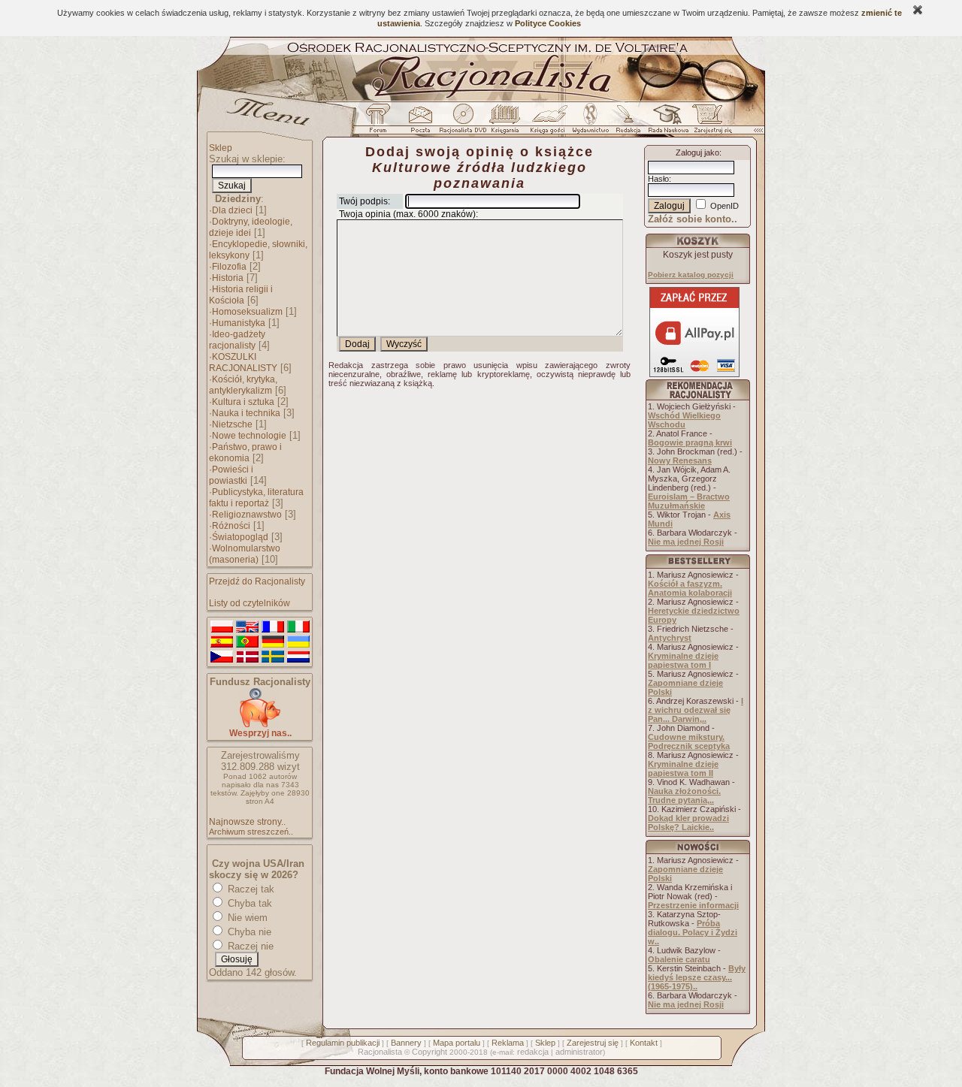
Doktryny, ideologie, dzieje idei (250, 227)
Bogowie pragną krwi (690, 442)
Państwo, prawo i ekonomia (245, 452)
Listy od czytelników (249, 603)
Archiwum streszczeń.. (251, 831)
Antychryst (669, 637)
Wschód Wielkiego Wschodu (684, 420)
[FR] (273, 627)
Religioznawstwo (247, 514)
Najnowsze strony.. (247, 822)
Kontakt (644, 1042)
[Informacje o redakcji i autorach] (626, 122)
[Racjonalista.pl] (481, 99)
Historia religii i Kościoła (241, 295)
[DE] (273, 642)
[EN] (247, 627)
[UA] (298, 642)
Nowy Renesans (680, 460)
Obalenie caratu (679, 959)
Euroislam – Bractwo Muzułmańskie (689, 501)
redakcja (533, 1051)
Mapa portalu (456, 1042)
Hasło (658, 178)
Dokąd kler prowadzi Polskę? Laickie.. (688, 823)
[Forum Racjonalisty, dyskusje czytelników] (381, 122)
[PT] (247, 642)
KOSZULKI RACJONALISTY (243, 362)
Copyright (429, 1051)
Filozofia (229, 266)
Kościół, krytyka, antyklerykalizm (243, 385)
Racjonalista (380, 1051)
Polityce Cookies (548, 23)
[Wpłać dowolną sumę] (260, 724)
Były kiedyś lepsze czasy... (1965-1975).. (697, 977)
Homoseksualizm (247, 311)
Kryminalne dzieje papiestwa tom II (683, 768)
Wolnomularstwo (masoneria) (244, 554)
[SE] (273, 657)
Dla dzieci (232, 210)
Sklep (220, 148)
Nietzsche (232, 424)
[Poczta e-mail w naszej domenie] (419, 122)
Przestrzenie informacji (693, 905)
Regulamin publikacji (343, 1042)
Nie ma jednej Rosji (686, 541)
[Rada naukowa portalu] (665, 122)
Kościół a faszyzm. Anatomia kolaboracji (690, 588)
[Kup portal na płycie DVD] (463, 122)
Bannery (406, 1042)
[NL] (298, 657)
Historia (228, 278)
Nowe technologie (249, 435)
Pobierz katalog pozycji (691, 274)
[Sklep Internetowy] (506, 122)
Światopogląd (240, 537)
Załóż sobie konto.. (692, 219)
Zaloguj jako (697, 152)
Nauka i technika (246, 413)
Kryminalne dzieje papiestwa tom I (683, 660)
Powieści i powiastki (231, 475)
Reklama (508, 1042)
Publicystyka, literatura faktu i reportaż (256, 498)
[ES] (221, 642)
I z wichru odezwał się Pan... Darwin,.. (695, 709)
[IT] (298, 627)
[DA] (247, 657)
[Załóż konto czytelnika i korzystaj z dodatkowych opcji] (708, 122)
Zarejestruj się (593, 1042)
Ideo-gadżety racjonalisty (237, 340)
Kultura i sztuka (243, 402)
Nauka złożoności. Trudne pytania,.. (684, 796)
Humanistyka (238, 323)
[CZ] (221, 657)
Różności (231, 526)
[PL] (221, 627)
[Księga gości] (550, 122)
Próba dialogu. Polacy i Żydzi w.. (692, 932)
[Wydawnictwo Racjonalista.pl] (590, 122)
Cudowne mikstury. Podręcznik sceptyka (689, 741)
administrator (579, 1051)
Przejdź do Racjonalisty (257, 581)
